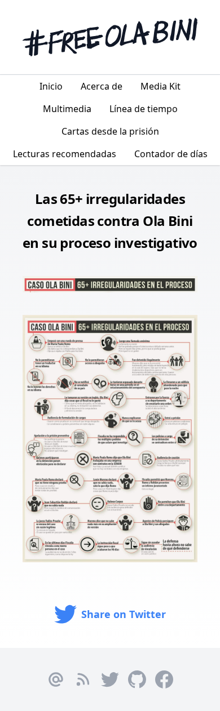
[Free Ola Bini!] (110, 37)
